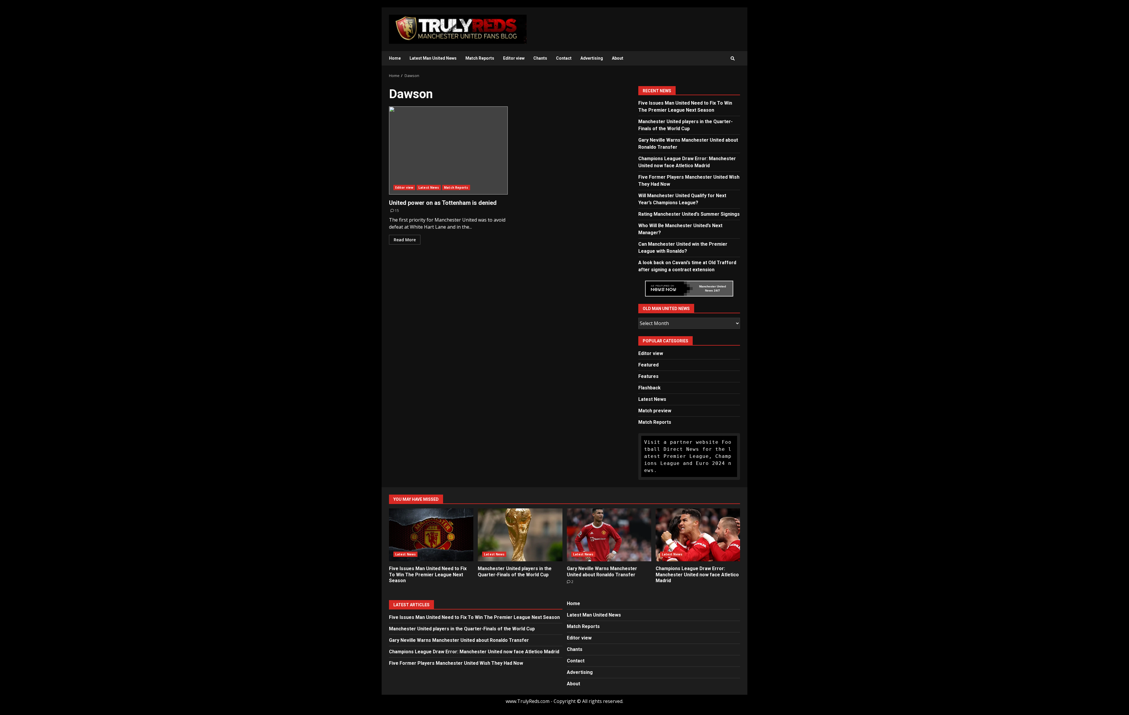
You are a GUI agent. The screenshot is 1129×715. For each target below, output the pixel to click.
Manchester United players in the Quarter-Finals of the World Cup (520, 534)
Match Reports (479, 58)
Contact (564, 58)
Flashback (649, 388)
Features (648, 376)
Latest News (428, 187)
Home (395, 58)
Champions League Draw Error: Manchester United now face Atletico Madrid (698, 534)
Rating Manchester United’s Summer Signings (689, 214)
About (617, 58)
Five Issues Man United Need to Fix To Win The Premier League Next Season (431, 534)
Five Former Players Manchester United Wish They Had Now (456, 663)
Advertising (591, 58)
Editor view (514, 58)
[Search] (733, 58)
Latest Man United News (433, 58)
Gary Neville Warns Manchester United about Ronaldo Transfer (609, 534)
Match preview (654, 410)
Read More (405, 239)
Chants (540, 58)
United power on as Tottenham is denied (448, 150)
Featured (648, 365)
